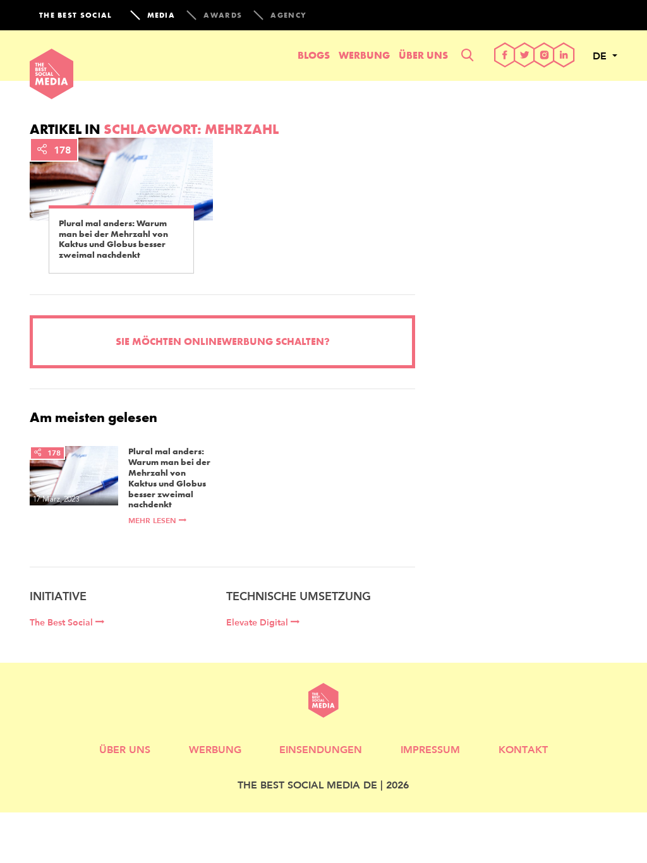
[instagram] (544, 55)
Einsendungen (320, 749)
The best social (75, 15)
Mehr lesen (153, 520)
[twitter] (525, 55)
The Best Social (62, 622)
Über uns (423, 55)
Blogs (314, 55)
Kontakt (523, 749)
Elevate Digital (258, 622)
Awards (222, 15)
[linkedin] (564, 55)
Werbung (364, 55)
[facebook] (505, 55)
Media (161, 15)
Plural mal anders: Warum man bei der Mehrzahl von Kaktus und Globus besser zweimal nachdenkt (113, 239)
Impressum (430, 749)
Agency (288, 15)
